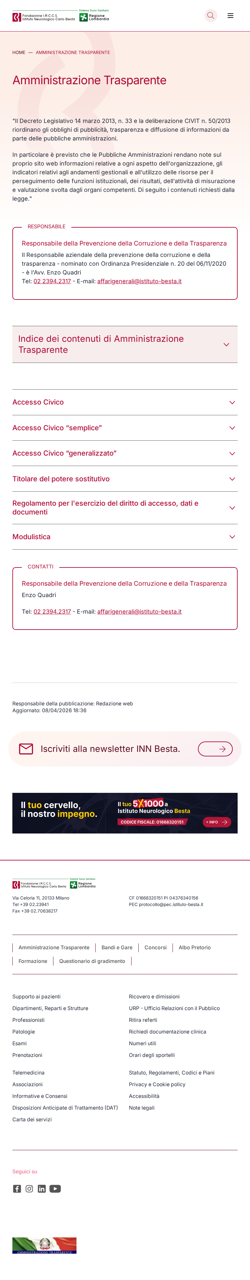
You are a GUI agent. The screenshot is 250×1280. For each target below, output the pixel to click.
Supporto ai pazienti (36, 996)
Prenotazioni (27, 1055)
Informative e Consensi (39, 1096)
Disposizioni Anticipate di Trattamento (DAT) (65, 1108)
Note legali (142, 1108)
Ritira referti (143, 1020)
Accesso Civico (38, 402)
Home (18, 52)
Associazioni (27, 1084)
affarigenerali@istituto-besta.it (139, 281)
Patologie (23, 1032)
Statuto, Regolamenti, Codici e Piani (172, 1073)
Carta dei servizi (32, 1119)
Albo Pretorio (195, 947)
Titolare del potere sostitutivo (61, 478)
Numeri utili (142, 1043)
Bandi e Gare (117, 947)
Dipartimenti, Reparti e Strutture (50, 1008)
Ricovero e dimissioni (154, 996)
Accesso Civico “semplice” (57, 427)
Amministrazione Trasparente (54, 947)
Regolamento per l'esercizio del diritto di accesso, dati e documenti (105, 507)
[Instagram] (29, 1188)
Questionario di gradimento (92, 961)
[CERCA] (210, 15)
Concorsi (156, 947)
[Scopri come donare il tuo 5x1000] (124, 813)
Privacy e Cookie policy (157, 1084)
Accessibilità (144, 1096)
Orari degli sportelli (152, 1055)
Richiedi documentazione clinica (167, 1032)
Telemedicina (28, 1073)
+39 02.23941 (34, 904)
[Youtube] (55, 1188)
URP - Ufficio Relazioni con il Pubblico (174, 1008)
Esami (19, 1043)
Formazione (33, 961)
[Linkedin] (42, 1188)
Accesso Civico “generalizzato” (64, 453)
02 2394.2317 (52, 281)
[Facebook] (17, 1188)
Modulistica (31, 536)
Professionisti (28, 1020)
